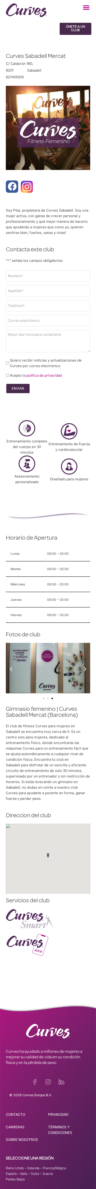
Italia (23, 1174)
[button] (86, 7)
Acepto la (36, 375)
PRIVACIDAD (58, 1114)
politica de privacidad (44, 375)
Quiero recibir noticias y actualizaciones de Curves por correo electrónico (46, 363)
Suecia (48, 1174)
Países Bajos (15, 1179)
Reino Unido (15, 1168)
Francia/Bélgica (54, 1168)
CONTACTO (15, 1114)
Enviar (18, 388)
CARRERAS (15, 1127)
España (11, 1174)
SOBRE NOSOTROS (22, 1139)
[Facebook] (12, 186)
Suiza (35, 1174)
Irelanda (33, 1168)
